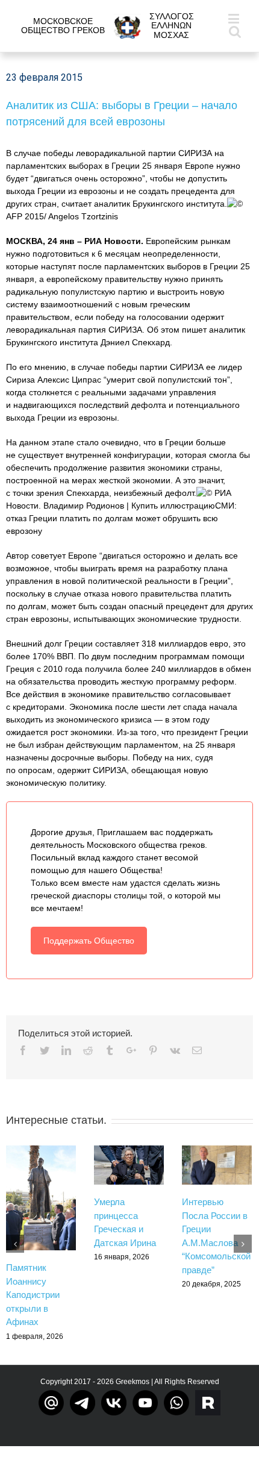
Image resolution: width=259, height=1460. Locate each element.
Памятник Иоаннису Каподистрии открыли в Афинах (33, 1294)
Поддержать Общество (88, 940)
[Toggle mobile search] (235, 31)
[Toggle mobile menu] (234, 18)
